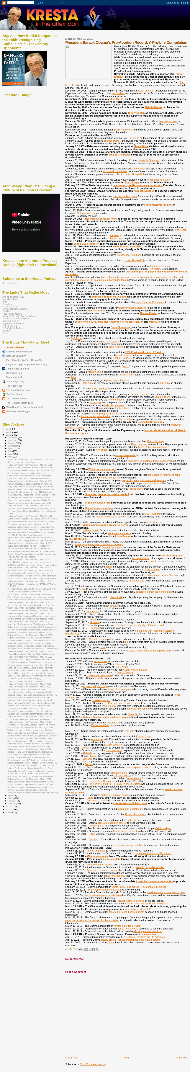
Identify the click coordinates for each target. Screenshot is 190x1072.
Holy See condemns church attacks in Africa (27, 790)
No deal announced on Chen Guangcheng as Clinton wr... (33, 736)
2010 (9, 809)
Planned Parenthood (135, 814)
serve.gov (95, 402)
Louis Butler (125, 419)
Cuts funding (92, 611)
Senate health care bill (150, 422)
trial (126, 641)
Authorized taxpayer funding (96, 416)
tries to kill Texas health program (126, 912)
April (10, 795)
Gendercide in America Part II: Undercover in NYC (30, 476)
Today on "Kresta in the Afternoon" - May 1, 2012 (29, 779)
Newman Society (10, 321)
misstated (154, 321)
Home (127, 1057)
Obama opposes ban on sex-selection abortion (28, 478)
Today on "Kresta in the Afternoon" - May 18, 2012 (29, 602)
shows (92, 756)
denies (109, 566)
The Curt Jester (14, 394)
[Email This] (83, 949)
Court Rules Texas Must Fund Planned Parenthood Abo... (33, 719)
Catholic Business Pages (15, 309)
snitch (126, 366)
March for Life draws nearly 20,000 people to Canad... (31, 624)
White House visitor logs (102, 469)
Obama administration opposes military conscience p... (32, 600)
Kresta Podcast (10, 283)
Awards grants (96, 825)
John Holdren (116, 346)
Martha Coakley (155, 441)
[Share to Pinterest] (97, 949)
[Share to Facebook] (93, 949)
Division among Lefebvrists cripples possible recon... (31, 619)
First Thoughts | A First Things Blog (24, 360)
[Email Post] (78, 949)
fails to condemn (122, 775)
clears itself (116, 597)
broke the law (134, 820)
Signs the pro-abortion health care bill (107, 494)
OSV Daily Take (14, 373)
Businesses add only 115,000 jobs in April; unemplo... (31, 733)
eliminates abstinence (119, 533)
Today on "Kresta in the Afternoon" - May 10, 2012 (29, 657)
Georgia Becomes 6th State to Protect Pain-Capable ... (31, 771)
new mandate (112, 859)
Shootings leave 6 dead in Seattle (22, 462)
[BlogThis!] (86, 949)
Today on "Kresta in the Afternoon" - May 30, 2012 (29, 481)
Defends (94, 628)
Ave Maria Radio (10, 299)
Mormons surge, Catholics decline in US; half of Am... (31, 744)
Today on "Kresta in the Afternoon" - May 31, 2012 (29, 465)
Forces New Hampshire (102, 781)
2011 (9, 806)
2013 (9, 432)
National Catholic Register (15, 318)
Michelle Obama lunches (100, 864)
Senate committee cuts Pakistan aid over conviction (30, 521)
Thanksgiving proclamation (105, 413)
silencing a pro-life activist (150, 867)
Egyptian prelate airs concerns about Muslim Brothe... (31, 500)
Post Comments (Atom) (93, 1064)
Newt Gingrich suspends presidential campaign (28, 755)
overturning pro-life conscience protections (138, 185)
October (12, 443)
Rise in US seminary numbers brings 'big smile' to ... (30, 711)
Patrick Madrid (14, 377)
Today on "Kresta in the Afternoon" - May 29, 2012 (29, 505)
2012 (9, 435)
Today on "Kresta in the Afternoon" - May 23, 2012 (29, 559)
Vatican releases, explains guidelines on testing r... (29, 484)
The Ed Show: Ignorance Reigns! (22, 557)
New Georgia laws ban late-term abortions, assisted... (31, 727)
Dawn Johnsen (146, 90)
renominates (100, 661)
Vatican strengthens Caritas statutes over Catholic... (30, 730)
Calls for (77, 338)
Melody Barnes (153, 107)
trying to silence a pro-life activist (153, 853)
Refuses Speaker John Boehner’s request (107, 717)
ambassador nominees (115, 171)
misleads (165, 383)
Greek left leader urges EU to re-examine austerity (30, 668)
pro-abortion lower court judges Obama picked (139, 625)
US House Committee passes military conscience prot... (32, 630)
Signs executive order (97, 502)
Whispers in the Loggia (18, 411)
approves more (114, 750)
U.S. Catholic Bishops (13, 328)
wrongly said (94, 371)
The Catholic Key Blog (18, 390)
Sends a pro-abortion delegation (105, 889)
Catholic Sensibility (16, 356)
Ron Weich (154, 268)
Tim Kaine (133, 138)
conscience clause (85, 321)
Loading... (7, 269)
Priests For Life (9, 326)
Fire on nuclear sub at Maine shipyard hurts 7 (27, 524)
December (13, 437)
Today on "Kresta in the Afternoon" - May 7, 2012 (29, 716)
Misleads (88, 383)
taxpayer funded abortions (132, 307)
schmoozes (97, 739)
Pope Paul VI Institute (13, 323)
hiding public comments (130, 809)
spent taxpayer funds (136, 767)
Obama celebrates (97, 856)
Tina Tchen (180, 229)
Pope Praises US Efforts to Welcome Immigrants (29, 594)
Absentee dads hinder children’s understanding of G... (31, 529)
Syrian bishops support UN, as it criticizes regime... (30, 741)
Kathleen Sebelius (144, 190)
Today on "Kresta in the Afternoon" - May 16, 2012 (29, 621)
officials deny (116, 238)
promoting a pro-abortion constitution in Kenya (98, 544)
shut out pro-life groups (125, 196)
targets (110, 742)
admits (110, 942)
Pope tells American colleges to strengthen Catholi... (30, 692)
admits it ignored (111, 341)
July (10, 451)
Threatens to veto (95, 800)
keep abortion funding (159, 474)
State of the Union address (152, 447)
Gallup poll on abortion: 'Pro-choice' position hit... (29, 546)
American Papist (15, 347)
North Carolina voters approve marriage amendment (30, 676)
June (10, 454)
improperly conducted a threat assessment (150, 461)
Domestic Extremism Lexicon (109, 296)
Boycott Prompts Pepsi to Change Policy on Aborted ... (31, 776)
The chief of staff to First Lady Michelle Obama (115, 783)
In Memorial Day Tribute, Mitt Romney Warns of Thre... (32, 495)
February (12, 801)
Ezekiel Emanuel (122, 358)
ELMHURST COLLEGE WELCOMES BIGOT (27, 773)
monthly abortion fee (109, 477)
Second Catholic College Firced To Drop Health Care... (31, 540)
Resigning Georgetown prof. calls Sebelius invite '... (30, 632)
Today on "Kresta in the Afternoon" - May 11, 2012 (29, 651)
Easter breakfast (100, 725)
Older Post (182, 1057)
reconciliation (136, 488)
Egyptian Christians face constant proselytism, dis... (30, 714)
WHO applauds (91, 530)
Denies (85, 747)
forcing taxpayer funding (157, 204)
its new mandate (116, 875)
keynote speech (116, 399)
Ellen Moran (116, 99)
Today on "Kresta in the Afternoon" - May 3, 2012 (29, 749)
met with (129, 731)
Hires (93, 834)
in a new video (147, 934)
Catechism (7, 304)
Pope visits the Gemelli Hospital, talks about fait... (29, 746)
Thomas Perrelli (112, 140)
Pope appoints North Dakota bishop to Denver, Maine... (32, 508)
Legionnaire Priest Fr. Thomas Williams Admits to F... (30, 638)
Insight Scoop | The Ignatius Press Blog (26, 364)
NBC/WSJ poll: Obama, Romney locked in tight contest (32, 565)
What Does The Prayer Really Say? (24, 407)
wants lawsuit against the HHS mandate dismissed (139, 886)
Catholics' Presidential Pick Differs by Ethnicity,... (29, 757)
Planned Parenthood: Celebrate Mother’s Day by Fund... (32, 654)
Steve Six (133, 714)
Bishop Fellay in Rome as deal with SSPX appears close (32, 627)
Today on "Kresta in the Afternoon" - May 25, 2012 (29, 516)
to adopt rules (123, 355)
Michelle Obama (98, 639)
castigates (112, 722)
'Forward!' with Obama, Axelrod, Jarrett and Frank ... (31, 700)
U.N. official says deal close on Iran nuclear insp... (29, 562)
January (12, 804)
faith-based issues (160, 179)
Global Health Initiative (135, 669)
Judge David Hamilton (86, 243)
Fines (85, 761)
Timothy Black (150, 483)
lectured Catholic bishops (130, 900)
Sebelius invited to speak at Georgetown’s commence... (32, 695)
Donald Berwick (111, 547)
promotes (114, 235)
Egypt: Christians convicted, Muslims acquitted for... (30, 538)
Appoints (93, 839)
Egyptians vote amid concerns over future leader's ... (31, 527)
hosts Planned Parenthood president (120, 703)
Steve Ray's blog (15, 381)
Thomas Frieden (148, 313)
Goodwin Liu (155, 522)
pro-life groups (77, 538)
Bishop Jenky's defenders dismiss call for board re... (31, 782)
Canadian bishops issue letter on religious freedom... (30, 646)
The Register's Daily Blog (19, 403)
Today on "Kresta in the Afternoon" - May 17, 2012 (29, 613)
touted (124, 280)
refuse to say (109, 706)
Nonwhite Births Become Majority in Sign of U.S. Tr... (30, 610)
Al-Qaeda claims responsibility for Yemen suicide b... (30, 570)
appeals (114, 605)
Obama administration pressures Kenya (105, 525)
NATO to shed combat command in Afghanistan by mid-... (33, 578)
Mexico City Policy (119, 154)
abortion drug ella (171, 555)
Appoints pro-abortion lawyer (101, 870)
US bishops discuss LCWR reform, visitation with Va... (31, 760)
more (102, 647)
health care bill (127, 408)
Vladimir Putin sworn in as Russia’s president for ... (30, 706)
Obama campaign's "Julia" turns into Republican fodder (32, 703)
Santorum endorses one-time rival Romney (26, 689)
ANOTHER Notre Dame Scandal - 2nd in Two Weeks (31, 725)
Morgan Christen (113, 744)
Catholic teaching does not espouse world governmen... (32, 763)
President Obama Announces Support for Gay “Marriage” (33, 649)
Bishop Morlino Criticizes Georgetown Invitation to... (30, 643)
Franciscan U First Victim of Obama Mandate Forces (31, 640)
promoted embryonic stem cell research (120, 321)
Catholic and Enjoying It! (19, 351)
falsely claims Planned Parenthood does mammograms (130, 939)
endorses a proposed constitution (154, 591)
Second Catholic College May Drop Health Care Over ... (32, 605)
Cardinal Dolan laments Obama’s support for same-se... (32, 662)
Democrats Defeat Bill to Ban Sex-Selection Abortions (31, 459)
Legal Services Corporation (149, 302)
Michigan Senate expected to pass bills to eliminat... (30, 665)
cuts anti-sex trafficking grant (130, 803)
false (73, 377)
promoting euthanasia (117, 380)
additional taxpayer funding (115, 795)
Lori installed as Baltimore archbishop (24, 592)
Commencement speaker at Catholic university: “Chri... (32, 519)
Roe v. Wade (141, 146)
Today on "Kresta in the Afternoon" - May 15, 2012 (29, 635)
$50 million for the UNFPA (127, 246)
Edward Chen (143, 736)
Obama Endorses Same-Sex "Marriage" (25, 681)
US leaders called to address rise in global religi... (29, 698)
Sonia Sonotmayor (121, 327)
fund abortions (152, 569)
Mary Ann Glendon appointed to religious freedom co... (31, 489)
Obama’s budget (95, 310)
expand (176, 474)
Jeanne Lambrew (168, 121)
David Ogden (138, 168)
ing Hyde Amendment (138, 708)
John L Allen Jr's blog (17, 368)
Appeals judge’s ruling (95, 686)
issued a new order (125, 455)
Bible (5, 301)
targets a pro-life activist (127, 925)
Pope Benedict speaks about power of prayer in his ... (31, 670)
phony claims (126, 374)
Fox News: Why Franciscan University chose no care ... (32, 616)
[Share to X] (90, 949)
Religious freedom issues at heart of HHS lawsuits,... (31, 492)
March (11, 798)
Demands (87, 758)
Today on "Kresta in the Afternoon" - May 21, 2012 (29, 581)
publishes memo (123, 129)
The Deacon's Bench (17, 398)
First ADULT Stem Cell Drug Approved (24, 535)
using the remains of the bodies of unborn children (92, 920)
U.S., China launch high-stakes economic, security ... (31, 784)
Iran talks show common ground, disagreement (28, 549)
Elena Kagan (132, 182)
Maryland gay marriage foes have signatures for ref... (31, 487)
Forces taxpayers (96, 850)
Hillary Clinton (136, 113)
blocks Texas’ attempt (125, 831)
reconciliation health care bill (111, 516)
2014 (9, 429)
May (10, 457)
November (13, 440)
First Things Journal (12, 314)
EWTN (5, 311)
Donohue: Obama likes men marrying (24, 678)
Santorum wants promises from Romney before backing (32, 793)
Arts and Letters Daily (13, 297)
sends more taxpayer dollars (128, 845)
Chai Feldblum (162, 397)
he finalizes (118, 93)
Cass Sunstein (141, 394)
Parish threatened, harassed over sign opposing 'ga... (31, 597)
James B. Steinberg (148, 160)
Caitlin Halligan (163, 828)
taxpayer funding (141, 558)
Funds (93, 619)
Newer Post (71, 1057)
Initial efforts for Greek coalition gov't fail (25, 708)
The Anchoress (14, 386)
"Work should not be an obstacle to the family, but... (30, 608)
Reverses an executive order (101, 218)
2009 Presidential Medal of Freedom (144, 352)
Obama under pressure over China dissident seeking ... (32, 738)
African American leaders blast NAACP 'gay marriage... (32, 532)
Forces (89, 764)
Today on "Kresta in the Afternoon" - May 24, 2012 (29, 543)
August (11, 448)
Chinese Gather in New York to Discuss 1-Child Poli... (31, 470)
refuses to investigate (120, 689)
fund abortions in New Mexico (161, 575)
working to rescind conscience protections (148, 650)
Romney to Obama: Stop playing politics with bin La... (31, 787)
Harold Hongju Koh (135, 174)
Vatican (6, 330)
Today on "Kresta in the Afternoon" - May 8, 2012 (29, 687)
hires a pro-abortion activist (112, 822)
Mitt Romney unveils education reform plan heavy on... (31, 551)
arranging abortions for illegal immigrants (146, 903)
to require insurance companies (154, 881)
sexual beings (134, 778)
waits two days (100, 388)
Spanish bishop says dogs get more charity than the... (31, 673)
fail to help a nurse (128, 928)
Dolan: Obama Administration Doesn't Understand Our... (32, 554)
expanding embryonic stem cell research (144, 480)
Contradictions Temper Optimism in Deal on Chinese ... (32, 765)
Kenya (82, 589)
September (13, 446)
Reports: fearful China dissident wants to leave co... (30, 752)
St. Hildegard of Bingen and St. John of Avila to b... (29, 497)
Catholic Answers (11, 306)
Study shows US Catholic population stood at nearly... (31, 659)
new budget (102, 449)
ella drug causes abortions (147, 931)
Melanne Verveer (86, 213)
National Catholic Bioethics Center (19, 316)
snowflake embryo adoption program (166, 892)
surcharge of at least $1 (138, 909)
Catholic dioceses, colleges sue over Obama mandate (31, 576)
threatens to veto (101, 700)
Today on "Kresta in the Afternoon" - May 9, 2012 (29, 684)
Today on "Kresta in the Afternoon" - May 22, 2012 (29, 567)
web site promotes (114, 405)
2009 (9, 812)
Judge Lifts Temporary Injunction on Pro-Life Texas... (31, 768)
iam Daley (116, 664)
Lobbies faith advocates (99, 675)
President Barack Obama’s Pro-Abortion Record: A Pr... (32, 589)
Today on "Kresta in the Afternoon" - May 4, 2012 (29, 722)
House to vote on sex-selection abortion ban (27, 473)
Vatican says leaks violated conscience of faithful (29, 503)
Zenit (4, 333)
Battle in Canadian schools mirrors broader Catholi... (30, 467)
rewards (99, 678)
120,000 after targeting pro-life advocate (143, 937)
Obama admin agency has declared (102, 895)
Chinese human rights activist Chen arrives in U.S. (30, 573)
